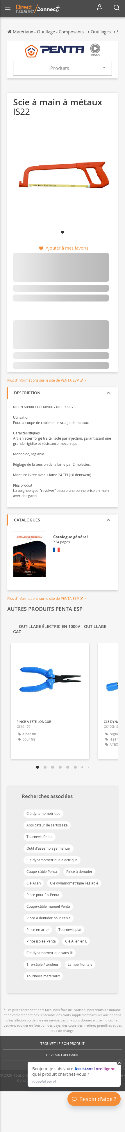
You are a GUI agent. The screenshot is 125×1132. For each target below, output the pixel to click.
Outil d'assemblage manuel (48, 848)
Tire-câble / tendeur (42, 964)
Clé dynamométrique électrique (52, 859)
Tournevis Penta (39, 836)
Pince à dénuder (79, 871)
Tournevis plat (69, 929)
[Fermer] (119, 1062)
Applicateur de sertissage (47, 825)
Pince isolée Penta (41, 941)
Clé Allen (33, 883)
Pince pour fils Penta (42, 894)
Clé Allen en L (76, 941)
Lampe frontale (80, 964)
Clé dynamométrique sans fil (49, 952)
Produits (59, 68)
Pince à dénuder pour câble (48, 918)
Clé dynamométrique (43, 813)
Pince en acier (37, 929)
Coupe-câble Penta (41, 871)
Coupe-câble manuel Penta (48, 906)
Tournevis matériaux (43, 976)
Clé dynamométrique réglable (74, 883)
